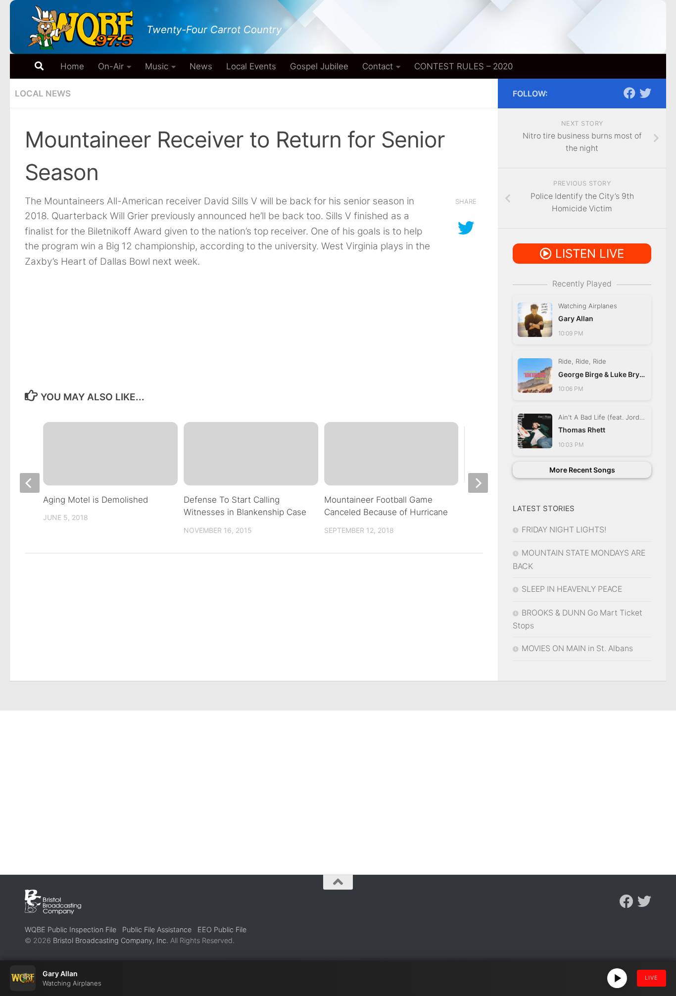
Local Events (251, 66)
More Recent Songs (582, 470)
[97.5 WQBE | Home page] (81, 27)
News (201, 66)
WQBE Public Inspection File (70, 929)
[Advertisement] (338, 784)
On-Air (111, 66)
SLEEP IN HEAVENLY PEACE (572, 589)
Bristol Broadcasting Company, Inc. (110, 940)
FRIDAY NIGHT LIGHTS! (564, 529)
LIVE (651, 977)
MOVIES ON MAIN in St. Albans (577, 648)
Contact (377, 66)
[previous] (30, 483)
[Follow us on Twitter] (645, 93)
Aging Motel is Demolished (95, 500)
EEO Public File (221, 929)
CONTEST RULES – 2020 (463, 66)
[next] (478, 483)
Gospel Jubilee (319, 66)
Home (72, 66)
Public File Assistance (157, 929)
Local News (43, 93)
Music (156, 66)
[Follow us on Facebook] (629, 93)
